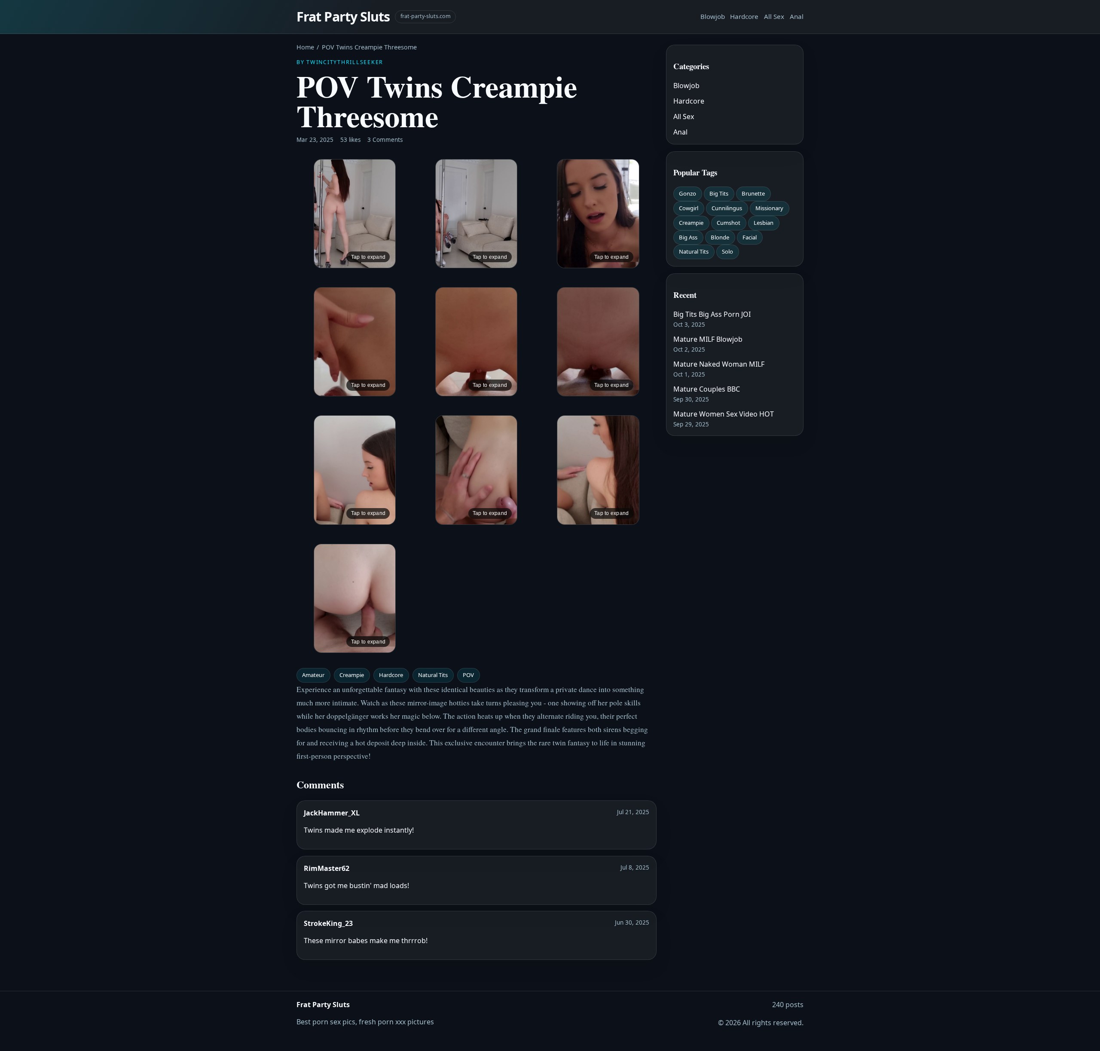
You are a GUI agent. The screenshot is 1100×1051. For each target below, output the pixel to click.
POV (468, 675)
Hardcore (744, 16)
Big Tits (718, 193)
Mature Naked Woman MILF (718, 364)
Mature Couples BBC (706, 389)
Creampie (351, 675)
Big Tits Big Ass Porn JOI (712, 314)
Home (305, 47)
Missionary (769, 208)
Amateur (313, 675)
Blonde (720, 237)
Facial (749, 237)
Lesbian (763, 223)
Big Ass (688, 237)
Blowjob (712, 16)
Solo (727, 251)
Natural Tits (433, 675)
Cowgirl (688, 208)
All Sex (774, 16)
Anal (797, 16)
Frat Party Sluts (343, 16)
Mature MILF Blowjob (707, 339)
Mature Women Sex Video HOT (723, 414)
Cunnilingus (727, 208)
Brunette (753, 193)
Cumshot (728, 223)
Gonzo (687, 193)
